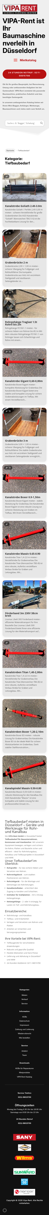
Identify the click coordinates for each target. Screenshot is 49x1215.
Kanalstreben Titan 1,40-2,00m (23, 672)
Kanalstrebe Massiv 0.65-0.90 (22, 553)
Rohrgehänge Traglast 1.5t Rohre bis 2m (21, 323)
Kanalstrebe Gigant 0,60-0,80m (24, 381)
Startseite (10, 150)
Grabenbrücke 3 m (16, 440)
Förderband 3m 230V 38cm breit (21, 614)
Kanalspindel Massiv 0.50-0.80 (23, 788)
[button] (4, 1210)
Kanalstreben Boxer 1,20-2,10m (24, 731)
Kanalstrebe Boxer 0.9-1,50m (22, 497)
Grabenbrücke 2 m (16, 262)
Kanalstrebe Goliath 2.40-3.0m (23, 206)
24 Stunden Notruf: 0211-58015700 (24, 74)
